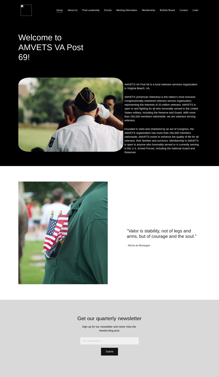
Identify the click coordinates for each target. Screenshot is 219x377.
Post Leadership (91, 10)
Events (108, 10)
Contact (184, 10)
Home (59, 10)
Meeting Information (126, 10)
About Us (72, 10)
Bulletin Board (167, 10)
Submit (109, 351)
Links (195, 10)
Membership (148, 10)
